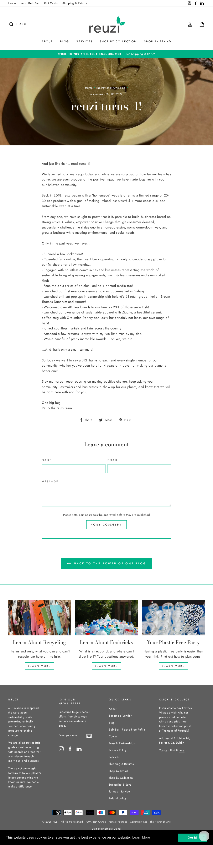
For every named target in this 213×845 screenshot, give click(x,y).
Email (113, 460)
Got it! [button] (192, 837)
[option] (106, 54)
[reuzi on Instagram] (61, 748)
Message (50, 481)
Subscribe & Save (120, 784)
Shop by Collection (118, 41)
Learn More (39, 666)
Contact (113, 736)
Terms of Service (119, 791)
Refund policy (117, 798)
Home (12, 3)
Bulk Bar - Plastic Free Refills (127, 729)
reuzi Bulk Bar (30, 3)
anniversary (96, 94)
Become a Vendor (120, 716)
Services (84, 41)
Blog (64, 41)
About (47, 41)
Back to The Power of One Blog (109, 563)
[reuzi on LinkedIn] (79, 748)
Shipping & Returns (74, 3)
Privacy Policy (118, 750)
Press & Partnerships (122, 743)
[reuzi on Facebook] (70, 748)
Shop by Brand (157, 41)
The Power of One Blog (110, 88)
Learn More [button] (141, 837)
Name (47, 460)
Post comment (106, 525)
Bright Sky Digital (111, 829)
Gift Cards (50, 3)
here (182, 750)
